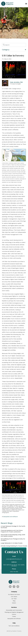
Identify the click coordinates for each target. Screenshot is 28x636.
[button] (26, 3)
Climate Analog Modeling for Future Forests (14, 546)
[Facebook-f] (14, 586)
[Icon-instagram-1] (17, 586)
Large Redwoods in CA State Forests (11, 543)
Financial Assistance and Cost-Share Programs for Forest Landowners (12, 531)
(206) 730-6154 (14, 571)
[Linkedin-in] (10, 586)
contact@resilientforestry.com (14, 559)
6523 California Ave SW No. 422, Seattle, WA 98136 (14, 565)
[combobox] (14, 45)
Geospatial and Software (10, 516)
